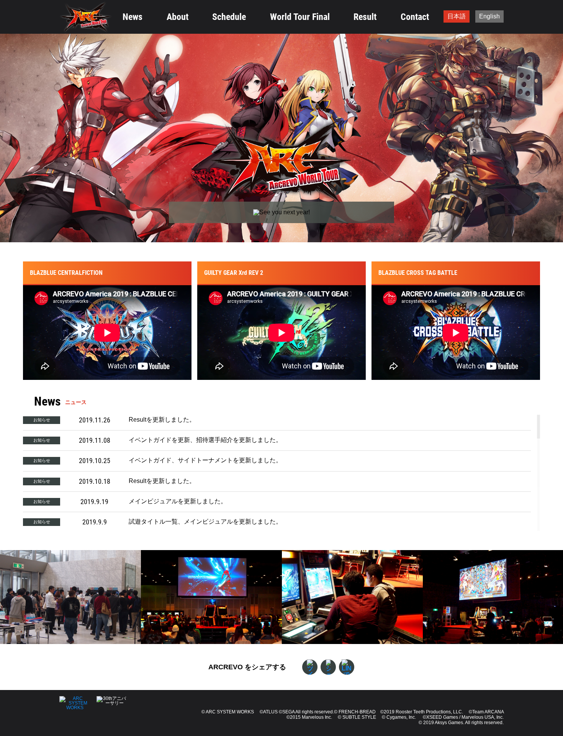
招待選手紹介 (214, 440)
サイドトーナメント (205, 460)
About (177, 17)
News (132, 17)
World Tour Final (300, 17)
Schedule (229, 17)
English (489, 16)
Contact (415, 17)
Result (365, 17)
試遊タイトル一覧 (153, 521)
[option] (70, 597)
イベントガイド (150, 440)
